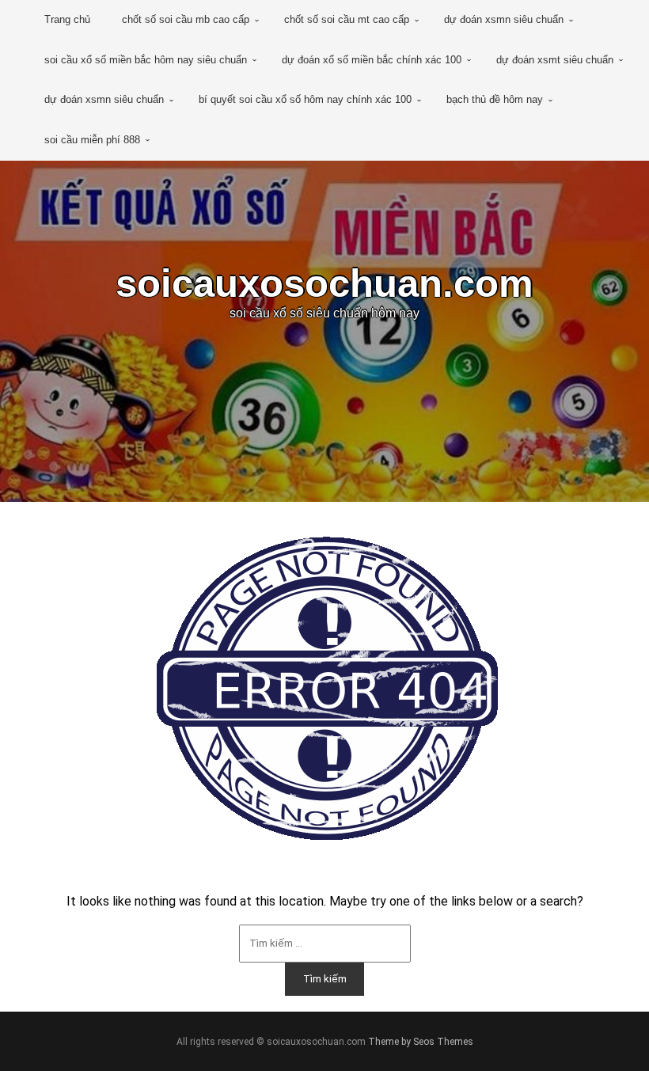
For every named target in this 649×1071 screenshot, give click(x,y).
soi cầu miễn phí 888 (92, 140)
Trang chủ (67, 19)
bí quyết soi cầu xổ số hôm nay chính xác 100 (305, 99)
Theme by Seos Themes (420, 1041)
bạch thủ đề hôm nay (494, 99)
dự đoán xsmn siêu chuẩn (504, 19)
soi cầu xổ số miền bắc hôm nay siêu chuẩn (145, 60)
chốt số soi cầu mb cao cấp (185, 19)
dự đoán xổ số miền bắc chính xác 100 (371, 60)
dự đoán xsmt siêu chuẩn (554, 60)
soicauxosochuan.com (324, 283)
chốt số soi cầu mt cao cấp (346, 19)
